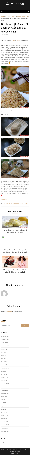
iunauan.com (4, 199)
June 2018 (3, 402)
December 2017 (5, 421)
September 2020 (5, 346)
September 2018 (5, 393)
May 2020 (3, 355)
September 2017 (5, 431)
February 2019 (4, 377)
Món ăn (14, 16)
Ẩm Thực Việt (15, 4)
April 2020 (3, 358)
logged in (9, 311)
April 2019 (3, 371)
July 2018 (3, 399)
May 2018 (3, 406)
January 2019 (4, 380)
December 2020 (5, 336)
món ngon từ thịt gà (18, 203)
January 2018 (4, 418)
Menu (2, 11)
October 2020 (4, 342)
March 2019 (4, 374)
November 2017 (5, 425)
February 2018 (4, 415)
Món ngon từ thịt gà (22, 16)
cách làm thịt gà (8, 203)
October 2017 (4, 428)
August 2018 (4, 396)
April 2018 (3, 409)
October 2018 (4, 390)
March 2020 (4, 361)
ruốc (13, 40)
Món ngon (7, 16)
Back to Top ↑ (15, 453)
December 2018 (5, 384)
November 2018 (5, 387)
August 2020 (4, 349)
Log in (2, 442)
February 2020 (4, 365)
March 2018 (4, 412)
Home (2, 16)
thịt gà (18, 40)
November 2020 (5, 339)
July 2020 (3, 352)
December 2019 (5, 368)
